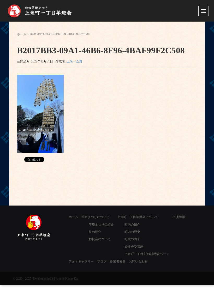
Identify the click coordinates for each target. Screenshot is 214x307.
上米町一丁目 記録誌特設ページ (146, 254)
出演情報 (179, 217)
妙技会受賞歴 (133, 246)
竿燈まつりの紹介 (101, 224)
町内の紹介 (132, 224)
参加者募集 (118, 261)
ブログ (101, 261)
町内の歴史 (132, 232)
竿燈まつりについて (95, 217)
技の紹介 (95, 232)
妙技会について (100, 239)
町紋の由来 (132, 239)
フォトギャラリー (81, 261)
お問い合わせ (138, 261)
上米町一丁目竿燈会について (137, 217)
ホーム (21, 34)
